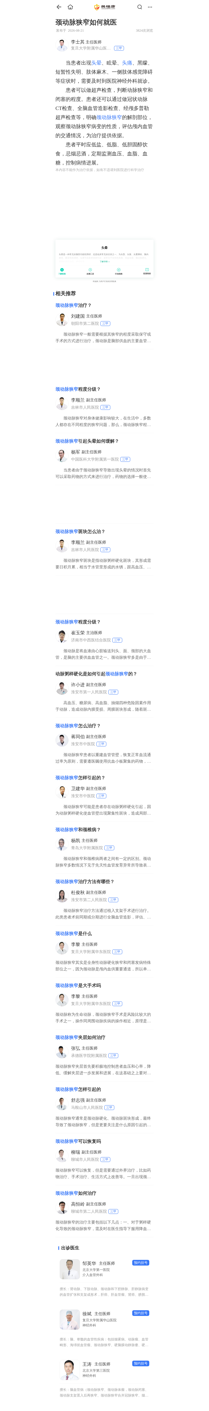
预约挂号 (141, 1263)
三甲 (119, 48)
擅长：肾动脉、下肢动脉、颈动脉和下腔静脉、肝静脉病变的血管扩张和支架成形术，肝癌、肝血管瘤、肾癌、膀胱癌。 (104, 1292)
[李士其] (61, 44)
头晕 (96, 63)
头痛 (127, 63)
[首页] (57, 7)
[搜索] (141, 7)
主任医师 (86, 41)
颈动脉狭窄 (109, 117)
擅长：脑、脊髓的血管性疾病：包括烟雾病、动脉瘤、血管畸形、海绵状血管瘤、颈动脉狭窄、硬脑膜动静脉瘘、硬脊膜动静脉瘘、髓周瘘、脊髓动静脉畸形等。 (104, 1342)
